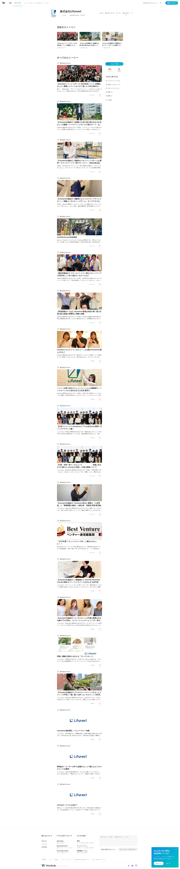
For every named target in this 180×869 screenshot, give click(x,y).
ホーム (102, 13)
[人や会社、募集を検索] (161, 3)
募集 (132, 13)
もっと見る (108, 100)
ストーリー (126, 13)
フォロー (64, 15)
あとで (168, 863)
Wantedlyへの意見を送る (128, 849)
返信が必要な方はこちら (108, 849)
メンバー (118, 13)
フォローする (114, 64)
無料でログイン (171, 3)
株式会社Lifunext (70, 11)
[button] (47, 836)
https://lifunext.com (74, 15)
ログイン (158, 863)
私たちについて (109, 13)
